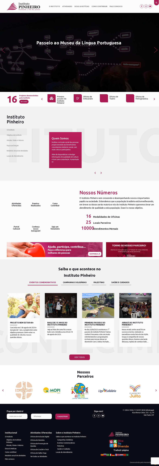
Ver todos (24, 101)
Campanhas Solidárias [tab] (75, 282)
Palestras (60, 446)
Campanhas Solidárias (65, 440)
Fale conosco (116, 6)
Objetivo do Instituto (14, 135)
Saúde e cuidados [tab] (120, 282)
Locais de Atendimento (15, 156)
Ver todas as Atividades (38, 456)
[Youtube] (150, 6)
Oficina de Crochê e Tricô (39, 449)
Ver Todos (79, 357)
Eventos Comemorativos (66, 443)
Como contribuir (99, 6)
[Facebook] (142, 6)
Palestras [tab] (99, 282)
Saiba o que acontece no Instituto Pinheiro (71, 437)
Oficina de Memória (37, 440)
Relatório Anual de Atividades (17, 151)
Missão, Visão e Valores (15, 140)
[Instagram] (146, 6)
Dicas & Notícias (81, 6)
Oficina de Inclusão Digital (39, 437)
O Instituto (54, 6)
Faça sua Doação (13, 145)
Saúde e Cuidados (63, 449)
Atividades (67, 6)
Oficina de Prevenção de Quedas (39, 445)
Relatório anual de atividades (15, 455)
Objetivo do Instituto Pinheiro (13, 441)
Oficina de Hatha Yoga (38, 453)
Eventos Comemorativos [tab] (42, 282)
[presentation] (3, 50)
